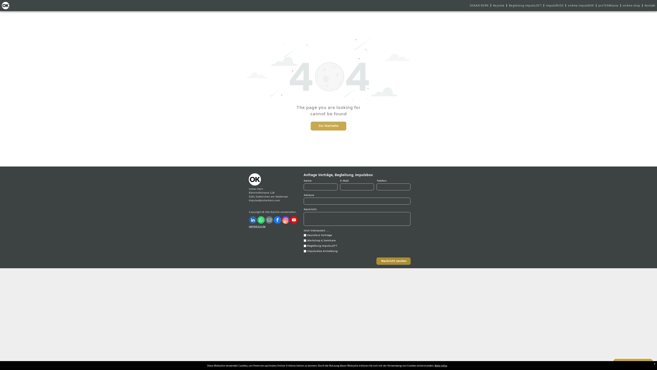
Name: (308, 181)
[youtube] (294, 220)
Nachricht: (310, 209)
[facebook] (277, 220)
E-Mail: (344, 181)
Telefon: (382, 181)
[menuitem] (479, 6)
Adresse (309, 195)
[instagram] (285, 220)
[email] (269, 220)
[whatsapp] (261, 220)
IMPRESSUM (257, 227)
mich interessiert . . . (316, 230)
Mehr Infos (441, 365)
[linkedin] (253, 220)
